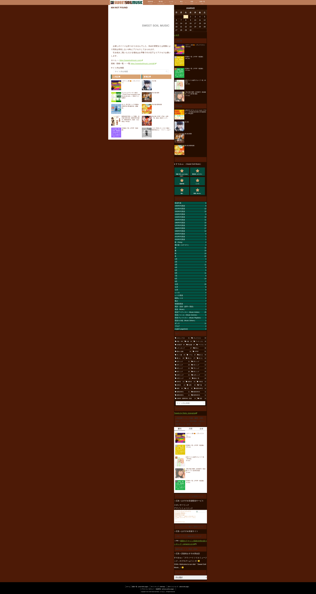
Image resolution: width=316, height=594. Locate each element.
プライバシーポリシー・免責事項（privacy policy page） (158, 589)
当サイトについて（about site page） (179, 586)
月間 (190, 429)
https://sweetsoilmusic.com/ (130, 60)
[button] (166, 71)
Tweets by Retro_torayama (184, 413)
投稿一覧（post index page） (140, 586)
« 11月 (176, 35)
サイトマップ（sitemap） (158, 586)
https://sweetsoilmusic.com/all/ (143, 63)
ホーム (128, 586)
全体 (201, 429)
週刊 (179, 429)
